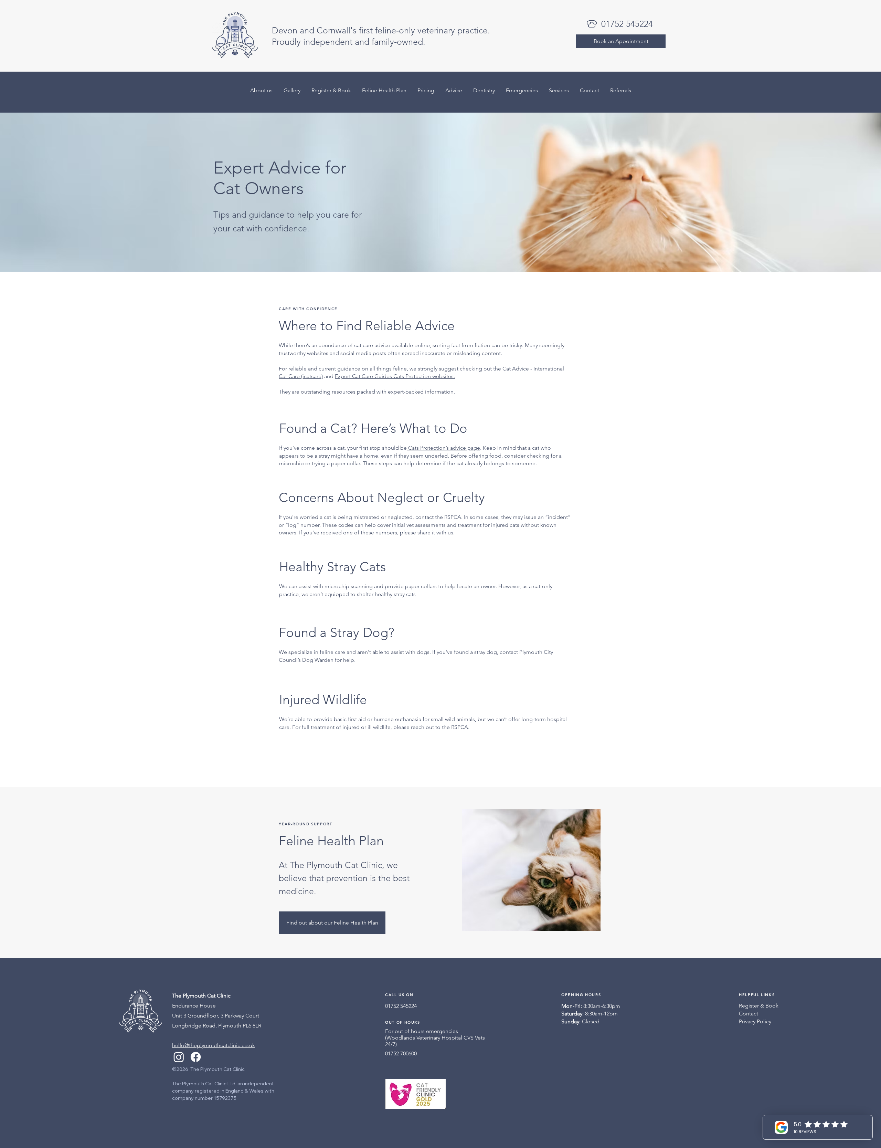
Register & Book (758, 1005)
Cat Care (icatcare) (301, 376)
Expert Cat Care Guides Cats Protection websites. (395, 376)
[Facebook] (195, 1057)
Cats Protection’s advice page (443, 448)
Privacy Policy (755, 1021)
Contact (748, 1013)
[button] (621, 90)
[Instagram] (178, 1057)
